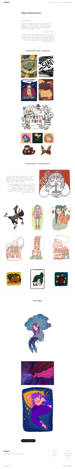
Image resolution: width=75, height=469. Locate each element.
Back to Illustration (28, 440)
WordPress (70, 465)
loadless (6, 2)
